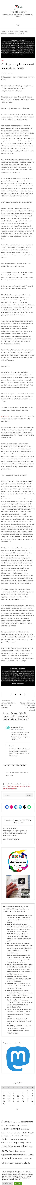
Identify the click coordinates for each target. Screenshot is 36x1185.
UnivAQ (29, 1158)
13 (18, 1096)
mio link (29, 946)
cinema (18, 1125)
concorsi (27, 1129)
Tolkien (15, 1158)
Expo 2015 (30, 1133)
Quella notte (5, 416)
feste (11, 1139)
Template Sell (5, 1181)
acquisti (15, 1122)
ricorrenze (17, 1155)
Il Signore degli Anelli (22, 1142)
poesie (21, 1151)
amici (18, 1122)
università (4, 1163)
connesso (16, 773)
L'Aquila (6, 1146)
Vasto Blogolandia (18, 1163)
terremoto (6, 1158)
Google (24, 1139)
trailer (20, 1158)
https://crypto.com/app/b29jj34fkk (13, 831)
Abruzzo (6, 1121)
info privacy (5, 1173)
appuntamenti (27, 1122)
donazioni (17, 1133)
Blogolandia (8, 1125)
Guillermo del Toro (6, 1142)
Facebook (25, 1136)
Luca (11, 73)
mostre (30, 1146)
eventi (24, 1132)
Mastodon (18, 1043)
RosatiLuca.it (18, 12)
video (27, 1162)
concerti (23, 1129)
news (4, 1150)
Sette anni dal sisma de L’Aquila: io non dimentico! (8, 705)
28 (23, 1101)
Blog (3, 1125)
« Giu (17, 1109)
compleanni (24, 1125)
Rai (24, 1151)
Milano (24, 1146)
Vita (2, 60)
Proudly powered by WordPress (11, 1179)
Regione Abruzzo (7, 1155)
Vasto (11, 1163)
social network (27, 1154)
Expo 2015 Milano (16, 1136)
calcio (13, 1125)
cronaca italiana (7, 1133)
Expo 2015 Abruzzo (6, 1136)
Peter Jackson (14, 1151)
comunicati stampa (10, 1128)
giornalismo (18, 1139)
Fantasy (5, 1139)
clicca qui (15, 920)
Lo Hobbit (15, 1146)
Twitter (24, 1158)
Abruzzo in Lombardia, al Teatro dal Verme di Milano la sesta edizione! (27, 706)
